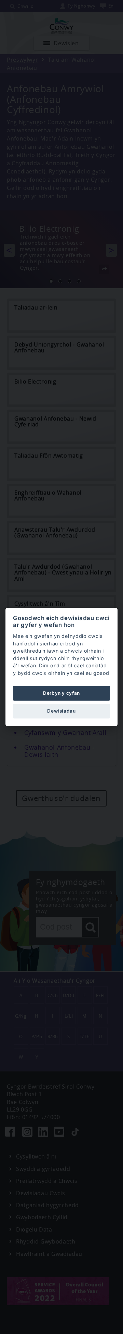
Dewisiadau (61, 711)
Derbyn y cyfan (61, 693)
